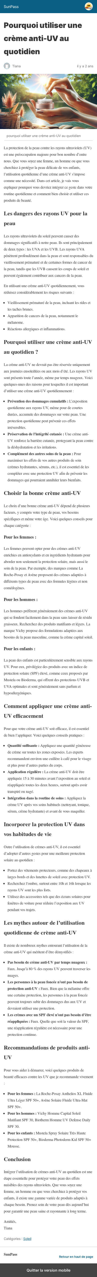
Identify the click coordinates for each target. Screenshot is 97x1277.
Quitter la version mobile (48, 1270)
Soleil (27, 1239)
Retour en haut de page (76, 1256)
